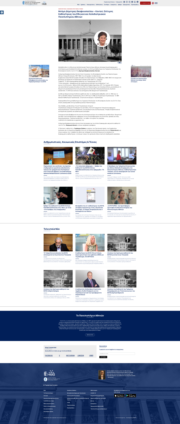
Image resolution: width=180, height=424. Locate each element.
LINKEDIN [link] (80, 355)
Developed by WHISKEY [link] (131, 417)
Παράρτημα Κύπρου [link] (109, 1)
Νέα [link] (78, 4)
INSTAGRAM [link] (70, 355)
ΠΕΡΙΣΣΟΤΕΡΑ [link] (90, 334)
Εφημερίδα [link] (119, 1)
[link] (2, 12)
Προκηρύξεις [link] (135, 4)
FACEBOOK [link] (49, 355)
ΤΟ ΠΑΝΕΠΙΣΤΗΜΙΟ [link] (145, 3)
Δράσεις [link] (83, 4)
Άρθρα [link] (120, 4)
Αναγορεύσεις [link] (91, 4)
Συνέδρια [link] (106, 4)
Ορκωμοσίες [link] (126, 4)
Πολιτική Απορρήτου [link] (120, 417)
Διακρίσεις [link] (114, 4)
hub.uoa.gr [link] (117, 392)
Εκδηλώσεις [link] (99, 4)
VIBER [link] (91, 355)
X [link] (59, 355)
